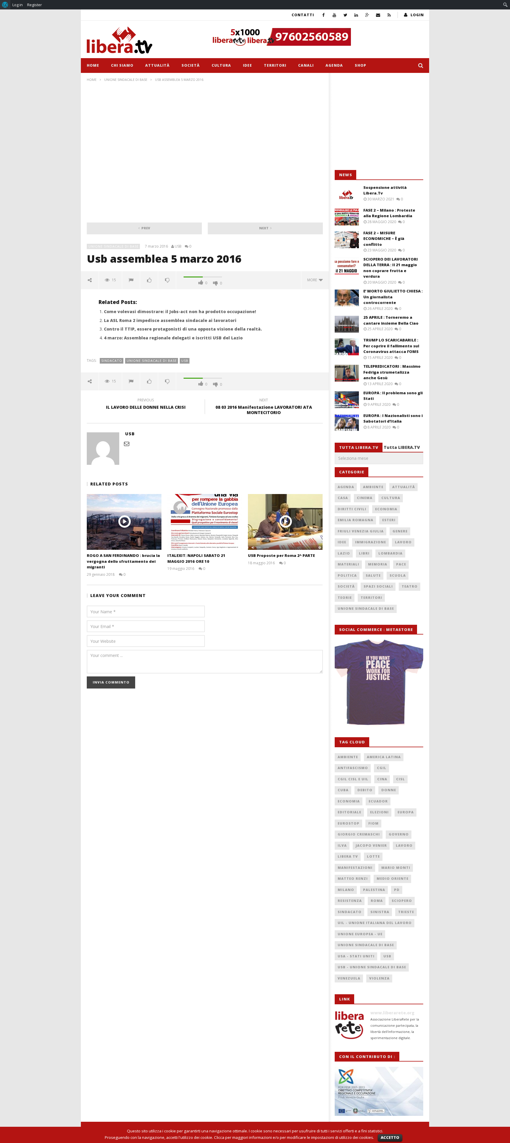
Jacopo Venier (371, 845)
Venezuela (349, 978)
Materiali (348, 564)
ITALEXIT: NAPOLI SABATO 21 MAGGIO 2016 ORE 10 (196, 558)
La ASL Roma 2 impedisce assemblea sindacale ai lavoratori (170, 320)
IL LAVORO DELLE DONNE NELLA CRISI (146, 404)
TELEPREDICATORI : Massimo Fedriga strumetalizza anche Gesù (392, 372)
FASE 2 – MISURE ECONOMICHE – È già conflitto (383, 238)
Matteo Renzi (353, 878)
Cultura (221, 65)
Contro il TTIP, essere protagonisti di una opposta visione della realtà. (183, 329)
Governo (399, 834)
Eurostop (348, 823)
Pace (401, 564)
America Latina (384, 757)
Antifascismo (353, 768)
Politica (347, 575)
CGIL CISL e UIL (353, 779)
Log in (17, 4)
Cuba (343, 790)
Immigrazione (370, 542)
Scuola (398, 575)
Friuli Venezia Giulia (361, 531)
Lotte (373, 856)
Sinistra (379, 912)
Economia (386, 509)
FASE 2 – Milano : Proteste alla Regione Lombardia (389, 213)
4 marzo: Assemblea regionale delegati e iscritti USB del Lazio (173, 338)
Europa (406, 812)
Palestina (374, 889)
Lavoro (403, 542)
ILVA (342, 845)
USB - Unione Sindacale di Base (372, 967)
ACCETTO (390, 1137)
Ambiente (373, 487)
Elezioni (379, 812)
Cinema (364, 498)
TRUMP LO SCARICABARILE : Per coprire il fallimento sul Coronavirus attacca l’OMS (391, 345)
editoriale (349, 812)
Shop (360, 65)
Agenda (334, 65)
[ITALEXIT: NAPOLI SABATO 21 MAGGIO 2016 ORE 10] (204, 522)
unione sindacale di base (152, 360)
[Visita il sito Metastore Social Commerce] (315, 37)
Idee (247, 65)
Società (191, 65)
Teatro (410, 586)
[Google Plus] (367, 14)
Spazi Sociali (378, 586)
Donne (388, 790)
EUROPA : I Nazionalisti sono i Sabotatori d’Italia (393, 418)
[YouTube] (334, 14)
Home (93, 65)
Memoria (377, 564)
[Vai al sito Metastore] (379, 682)
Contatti (303, 14)
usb (184, 360)
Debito (364, 790)
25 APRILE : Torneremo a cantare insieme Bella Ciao (391, 320)
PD (397, 889)
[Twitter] (345, 14)
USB (178, 246)
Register (34, 4)
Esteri (388, 520)
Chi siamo (122, 65)
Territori (275, 65)
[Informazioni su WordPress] (5, 4)
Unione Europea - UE (360, 934)
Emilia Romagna (355, 520)
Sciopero (402, 900)
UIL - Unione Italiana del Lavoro (375, 922)
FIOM (373, 823)
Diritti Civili (352, 509)
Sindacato (111, 360)
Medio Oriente (392, 878)
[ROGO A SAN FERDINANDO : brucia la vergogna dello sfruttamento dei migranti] (124, 522)
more (313, 279)
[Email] (378, 14)
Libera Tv (348, 856)
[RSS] (389, 14)
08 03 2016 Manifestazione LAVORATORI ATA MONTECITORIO (263, 407)
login (417, 14)
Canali (306, 65)
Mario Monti (395, 867)
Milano (346, 889)
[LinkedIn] (356, 14)
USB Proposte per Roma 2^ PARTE (281, 555)
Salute (373, 575)
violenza (379, 978)
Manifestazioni (355, 867)
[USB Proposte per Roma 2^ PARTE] (285, 522)
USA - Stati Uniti (356, 956)
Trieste (406, 912)
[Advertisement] (379, 121)
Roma (377, 900)
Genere (400, 531)
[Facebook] (323, 14)
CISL (400, 779)
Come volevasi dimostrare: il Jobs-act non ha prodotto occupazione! (180, 311)
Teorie (345, 597)
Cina (382, 779)
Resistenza (350, 900)
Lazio (344, 553)
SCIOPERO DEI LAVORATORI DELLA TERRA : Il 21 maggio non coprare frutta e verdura (390, 267)
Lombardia (390, 553)
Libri (364, 553)
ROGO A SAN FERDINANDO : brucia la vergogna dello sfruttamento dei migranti (123, 561)
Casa (343, 498)
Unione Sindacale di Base (125, 79)
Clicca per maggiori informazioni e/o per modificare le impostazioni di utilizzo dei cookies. (294, 1137)
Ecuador (378, 801)
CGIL (381, 768)
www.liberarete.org (392, 1013)
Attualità (157, 65)
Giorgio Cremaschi (359, 834)
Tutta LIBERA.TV (402, 447)
